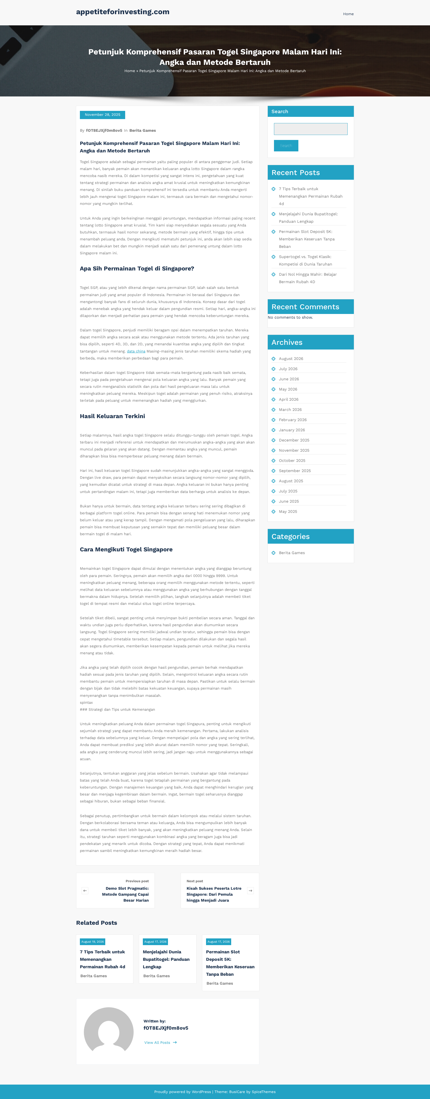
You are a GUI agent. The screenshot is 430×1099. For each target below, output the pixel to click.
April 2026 (289, 399)
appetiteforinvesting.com (122, 11)
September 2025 (295, 470)
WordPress (201, 1092)
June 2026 (289, 379)
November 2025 (294, 450)
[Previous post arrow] (85, 890)
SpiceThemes (263, 1092)
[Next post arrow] (250, 890)
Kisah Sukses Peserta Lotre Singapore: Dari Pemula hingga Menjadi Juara (214, 894)
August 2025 (291, 481)
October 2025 (292, 460)
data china (136, 351)
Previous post (137, 881)
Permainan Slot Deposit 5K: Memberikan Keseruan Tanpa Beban (307, 239)
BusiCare (237, 1092)
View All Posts (157, 1042)
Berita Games (142, 130)
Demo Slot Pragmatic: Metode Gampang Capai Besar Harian (125, 894)
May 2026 (288, 389)
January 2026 (292, 430)
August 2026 (291, 358)
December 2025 (294, 440)
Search (279, 111)
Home (348, 14)
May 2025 (288, 511)
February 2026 (293, 419)
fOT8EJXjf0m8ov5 (104, 130)
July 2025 (288, 491)
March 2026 (290, 409)
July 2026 (288, 368)
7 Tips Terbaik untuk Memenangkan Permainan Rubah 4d (102, 959)
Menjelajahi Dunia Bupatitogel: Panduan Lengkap (166, 959)
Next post (195, 881)
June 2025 (289, 501)
